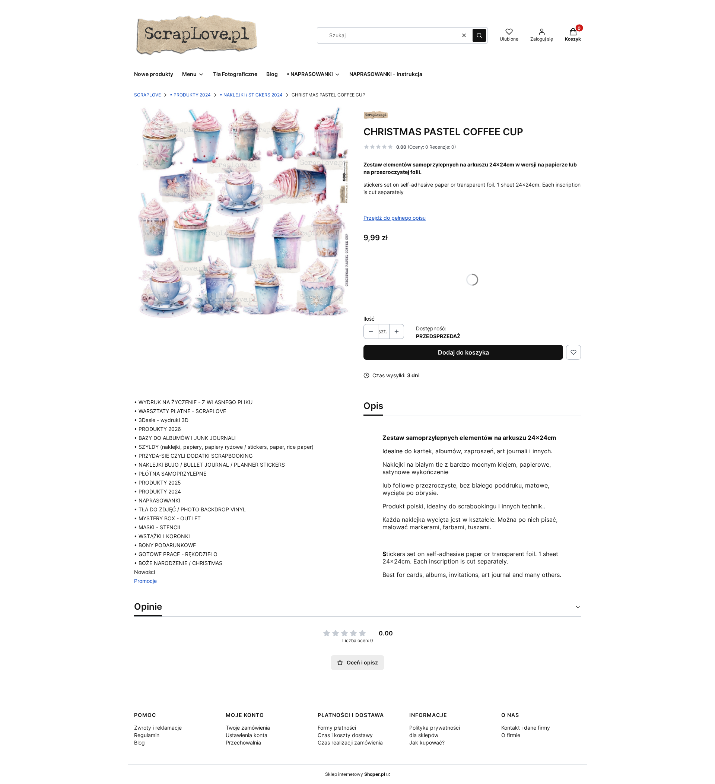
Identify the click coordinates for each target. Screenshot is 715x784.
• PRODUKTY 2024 (190, 95)
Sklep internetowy (355, 774)
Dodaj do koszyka (463, 352)
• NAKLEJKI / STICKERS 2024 (251, 95)
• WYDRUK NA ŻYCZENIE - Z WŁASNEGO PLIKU (193, 402)
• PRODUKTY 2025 (157, 482)
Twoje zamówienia (248, 727)
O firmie (510, 735)
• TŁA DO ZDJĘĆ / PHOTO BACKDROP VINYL (190, 509)
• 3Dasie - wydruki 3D (161, 420)
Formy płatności (337, 727)
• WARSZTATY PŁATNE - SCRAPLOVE (180, 411)
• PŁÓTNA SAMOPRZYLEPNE (170, 473)
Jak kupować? (427, 742)
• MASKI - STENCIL (158, 527)
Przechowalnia (243, 742)
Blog (139, 742)
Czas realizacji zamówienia (350, 742)
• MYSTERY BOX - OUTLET (167, 518)
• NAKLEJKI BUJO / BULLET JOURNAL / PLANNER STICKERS (209, 464)
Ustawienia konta (246, 735)
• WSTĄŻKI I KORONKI (162, 536)
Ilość (369, 318)
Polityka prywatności (434, 727)
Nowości (144, 572)
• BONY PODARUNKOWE (165, 545)
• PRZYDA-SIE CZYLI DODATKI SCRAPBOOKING (193, 456)
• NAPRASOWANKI (157, 500)
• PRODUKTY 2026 (157, 429)
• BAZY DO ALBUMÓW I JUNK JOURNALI (185, 438)
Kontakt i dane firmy (525, 727)
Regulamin (146, 735)
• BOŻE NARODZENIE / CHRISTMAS (178, 563)
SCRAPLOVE (147, 95)
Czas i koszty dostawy (345, 735)
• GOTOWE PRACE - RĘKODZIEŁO (175, 554)
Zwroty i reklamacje (158, 727)
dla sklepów (423, 735)
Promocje (145, 581)
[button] (479, 35)
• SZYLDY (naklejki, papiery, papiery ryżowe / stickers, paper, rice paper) (224, 447)
